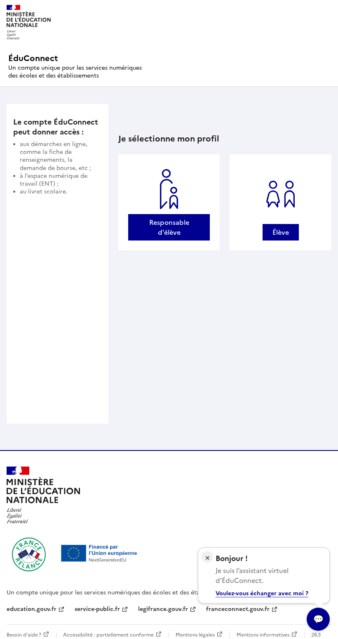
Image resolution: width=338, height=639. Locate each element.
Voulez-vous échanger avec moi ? (262, 593)
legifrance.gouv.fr (163, 609)
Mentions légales (195, 635)
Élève (280, 232)
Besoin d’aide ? (24, 635)
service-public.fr (97, 609)
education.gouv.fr (31, 609)
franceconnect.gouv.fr (238, 609)
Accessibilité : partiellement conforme (108, 635)
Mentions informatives (263, 635)
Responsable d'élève (169, 227)
